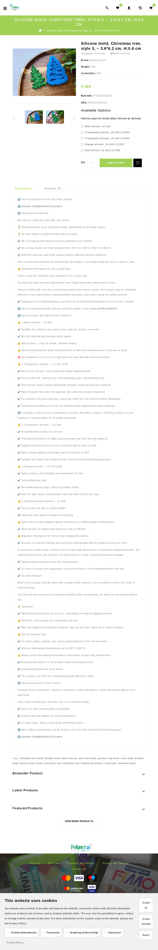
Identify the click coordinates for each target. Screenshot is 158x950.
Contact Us (79, 869)
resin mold (127, 758)
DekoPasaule (98, 60)
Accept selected (146, 921)
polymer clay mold (108, 758)
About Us (35, 863)
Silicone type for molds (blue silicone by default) (111, 118)
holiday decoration (92, 763)
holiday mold (52, 758)
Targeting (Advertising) (84, 932)
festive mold (27, 763)
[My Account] (128, 7)
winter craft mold (45, 763)
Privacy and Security (116, 863)
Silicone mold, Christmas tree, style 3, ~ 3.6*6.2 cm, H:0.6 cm (82, 30)
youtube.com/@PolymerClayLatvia (41, 206)
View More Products (79, 821)
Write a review (121, 53)
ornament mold (127, 763)
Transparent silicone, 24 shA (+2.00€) (107, 138)
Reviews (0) (52, 188)
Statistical (114, 932)
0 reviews (100, 53)
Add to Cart (116, 163)
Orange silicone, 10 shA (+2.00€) (104, 144)
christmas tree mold (31, 758)
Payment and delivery (81, 863)
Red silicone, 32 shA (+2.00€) (102, 150)
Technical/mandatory (24, 932)
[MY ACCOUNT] (140, 7)
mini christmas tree (68, 763)
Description (23, 188)
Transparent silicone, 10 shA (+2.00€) (107, 132)
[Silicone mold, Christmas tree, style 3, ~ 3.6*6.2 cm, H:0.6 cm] (33, 117)
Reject (146, 935)
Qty (83, 162)
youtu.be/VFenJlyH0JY (103, 308)
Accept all (146, 905)
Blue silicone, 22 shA (97, 126)
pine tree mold (87, 758)
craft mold (110, 763)
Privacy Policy (15, 942)
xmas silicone (69, 758)
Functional (53, 932)
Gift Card (54, 863)
